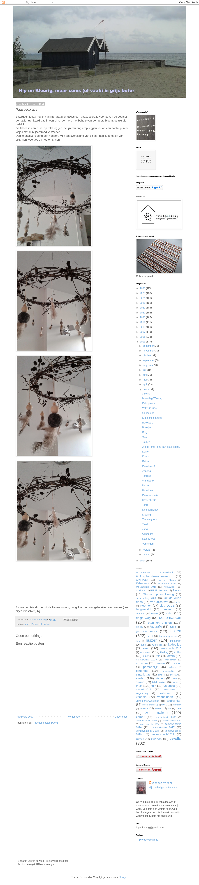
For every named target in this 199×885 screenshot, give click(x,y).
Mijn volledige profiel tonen (163, 787)
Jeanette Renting (162, 782)
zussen (140, 739)
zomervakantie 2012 (171, 720)
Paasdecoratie (150, 495)
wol (169, 708)
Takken (146, 442)
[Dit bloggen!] (67, 619)
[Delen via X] (70, 619)
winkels (144, 708)
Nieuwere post (24, 716)
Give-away (142, 580)
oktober (147, 355)
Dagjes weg (148, 538)
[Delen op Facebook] (73, 619)
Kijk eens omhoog (152, 418)
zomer (140, 716)
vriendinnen (165, 696)
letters (171, 656)
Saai (144, 437)
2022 (143, 307)
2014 (143, 560)
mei (145, 379)
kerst (146, 648)
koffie (177, 652)
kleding (164, 652)
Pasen (34, 624)
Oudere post (121, 716)
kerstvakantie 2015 (170, 648)
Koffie (145, 451)
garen (172, 626)
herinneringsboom (168, 636)
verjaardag (142, 693)
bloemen (146, 605)
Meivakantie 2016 (146, 586)
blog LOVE (167, 605)
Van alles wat (159, 602)
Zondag (146, 471)
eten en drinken (160, 622)
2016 (143, 337)
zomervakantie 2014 (149, 724)
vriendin (141, 696)
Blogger (123, 877)
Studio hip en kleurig (158, 594)
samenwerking (168, 671)
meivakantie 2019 (146, 659)
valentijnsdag (169, 690)
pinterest (142, 670)
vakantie (169, 685)
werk (164, 704)
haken (175, 631)
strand (140, 682)
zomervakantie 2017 (162, 727)
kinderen (145, 652)
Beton (145, 461)
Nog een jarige (150, 509)
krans (27, 624)
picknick (172, 667)
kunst (145, 656)
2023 (143, 303)
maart (146, 389)
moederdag (170, 659)
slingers (161, 674)
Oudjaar (140, 590)
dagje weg (143, 617)
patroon (177, 663)
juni (145, 375)
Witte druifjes (149, 408)
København (142, 583)
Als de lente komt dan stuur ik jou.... (161, 447)
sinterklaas (143, 674)
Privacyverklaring (148, 839)
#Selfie (146, 393)
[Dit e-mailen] (64, 619)
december (148, 346)
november (148, 350)
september (149, 360)
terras (175, 682)
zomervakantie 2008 (165, 717)
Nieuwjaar (169, 586)
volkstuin (165, 693)
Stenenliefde (149, 500)
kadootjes (174, 644)
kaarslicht (157, 644)
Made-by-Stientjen (167, 583)
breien (153, 613)
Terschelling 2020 (146, 598)
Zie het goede (149, 519)
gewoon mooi (146, 631)
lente (157, 656)
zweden (156, 739)
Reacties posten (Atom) (45, 722)
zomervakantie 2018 (147, 731)
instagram (175, 641)
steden (140, 678)
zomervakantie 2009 (146, 720)
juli (145, 370)
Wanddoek (148, 480)
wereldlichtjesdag (150, 705)
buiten (169, 613)
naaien (160, 663)
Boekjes (146, 427)
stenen (160, 678)
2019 (143, 322)
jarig (143, 644)
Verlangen (148, 543)
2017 (143, 332)
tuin (153, 685)
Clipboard (147, 534)
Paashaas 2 (148, 466)
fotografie (156, 626)
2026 (143, 288)
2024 (143, 298)
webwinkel (174, 700)
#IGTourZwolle (143, 572)
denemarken (170, 617)
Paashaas (147, 490)
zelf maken (44, 624)
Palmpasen (148, 403)
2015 (143, 341)
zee (178, 708)
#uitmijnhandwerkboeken (153, 576)
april (145, 384)
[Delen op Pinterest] (76, 619)
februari (147, 549)
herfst (150, 636)
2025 (143, 293)
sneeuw (174, 674)
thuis (139, 685)
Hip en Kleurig (167, 580)
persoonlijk (150, 667)
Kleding (146, 514)
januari (147, 554)
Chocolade (148, 413)
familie (139, 626)
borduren (140, 613)
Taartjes (146, 476)
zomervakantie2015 (163, 734)
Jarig (145, 529)
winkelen (177, 704)
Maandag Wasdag (152, 398)
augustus (148, 365)
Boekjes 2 (147, 422)
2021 (143, 312)
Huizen (146, 485)
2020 (143, 317)
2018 (143, 327)
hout (138, 641)
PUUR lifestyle (158, 590)
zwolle (175, 738)
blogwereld (143, 609)
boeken (167, 609)
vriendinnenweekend (147, 701)
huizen (151, 640)
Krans (145, 456)
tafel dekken (159, 682)
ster (175, 678)
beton (178, 602)
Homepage (73, 716)
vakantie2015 (143, 689)
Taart (145, 505)
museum (142, 663)
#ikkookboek (167, 572)
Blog (144, 432)
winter (158, 708)
